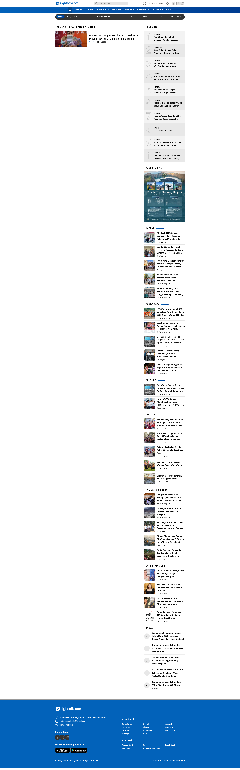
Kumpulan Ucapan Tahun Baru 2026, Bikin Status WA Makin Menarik (166, 685)
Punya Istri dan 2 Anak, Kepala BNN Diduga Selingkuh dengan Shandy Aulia (170, 574)
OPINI (169, 9)
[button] (145, 3)
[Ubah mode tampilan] (167, 3)
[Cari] (96, 3)
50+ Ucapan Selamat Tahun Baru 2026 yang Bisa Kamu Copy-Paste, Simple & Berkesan (167, 672)
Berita (92, 42)
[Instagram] (178, 3)
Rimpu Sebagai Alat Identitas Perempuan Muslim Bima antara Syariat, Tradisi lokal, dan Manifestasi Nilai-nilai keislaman (170, 425)
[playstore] (78, 752)
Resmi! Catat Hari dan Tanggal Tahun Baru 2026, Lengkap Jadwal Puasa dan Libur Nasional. (168, 636)
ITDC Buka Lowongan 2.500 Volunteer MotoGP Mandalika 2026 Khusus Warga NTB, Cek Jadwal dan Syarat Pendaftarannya (170, 315)
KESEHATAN (129, 9)
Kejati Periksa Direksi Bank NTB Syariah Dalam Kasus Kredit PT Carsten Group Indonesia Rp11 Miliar (166, 65)
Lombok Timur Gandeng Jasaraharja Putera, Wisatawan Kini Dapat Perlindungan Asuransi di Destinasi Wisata (168, 357)
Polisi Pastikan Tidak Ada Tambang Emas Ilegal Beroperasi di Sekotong (169, 553)
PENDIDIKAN (103, 9)
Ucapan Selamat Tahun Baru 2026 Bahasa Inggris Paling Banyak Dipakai (165, 660)
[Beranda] (70, 10)
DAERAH (78, 9)
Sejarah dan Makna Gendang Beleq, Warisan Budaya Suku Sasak (170, 450)
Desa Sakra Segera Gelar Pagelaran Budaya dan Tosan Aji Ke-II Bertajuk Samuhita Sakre (167, 52)
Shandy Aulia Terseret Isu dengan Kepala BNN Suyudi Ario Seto (169, 587)
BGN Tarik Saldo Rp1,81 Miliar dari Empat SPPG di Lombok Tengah (167, 78)
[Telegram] (182, 3)
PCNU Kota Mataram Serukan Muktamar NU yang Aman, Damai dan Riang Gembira (167, 144)
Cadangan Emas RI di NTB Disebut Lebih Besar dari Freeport (169, 511)
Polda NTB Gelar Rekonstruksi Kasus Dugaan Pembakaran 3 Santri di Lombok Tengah (168, 104)
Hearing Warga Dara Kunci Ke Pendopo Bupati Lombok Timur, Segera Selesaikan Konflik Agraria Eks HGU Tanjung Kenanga (167, 118)
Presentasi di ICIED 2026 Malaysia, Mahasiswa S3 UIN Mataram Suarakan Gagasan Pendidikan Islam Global (173, 17)
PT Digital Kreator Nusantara (172, 760)
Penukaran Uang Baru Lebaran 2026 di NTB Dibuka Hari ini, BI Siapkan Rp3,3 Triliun (113, 37)
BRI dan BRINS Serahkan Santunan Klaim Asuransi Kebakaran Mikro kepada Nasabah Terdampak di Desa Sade (170, 239)
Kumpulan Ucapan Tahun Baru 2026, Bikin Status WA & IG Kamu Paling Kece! (168, 648)
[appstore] (62, 752)
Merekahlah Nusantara (164, 131)
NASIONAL (90, 9)
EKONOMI (116, 9)
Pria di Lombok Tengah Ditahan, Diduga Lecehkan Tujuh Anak (166, 91)
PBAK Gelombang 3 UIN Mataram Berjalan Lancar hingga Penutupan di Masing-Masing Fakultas (167, 38)
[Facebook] (173, 3)
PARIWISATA (143, 9)
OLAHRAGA (158, 9)
